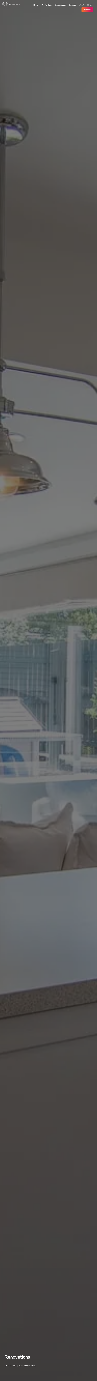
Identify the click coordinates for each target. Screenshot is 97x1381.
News (89, 5)
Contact (87, 9)
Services (72, 5)
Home (35, 5)
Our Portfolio (47, 5)
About (81, 5)
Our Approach (60, 5)
